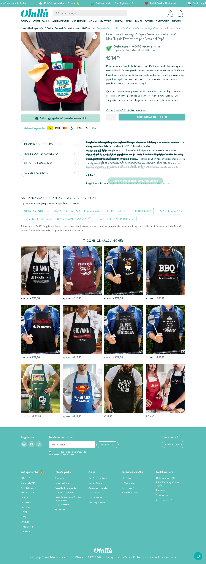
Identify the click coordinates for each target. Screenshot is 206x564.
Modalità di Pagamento (65, 487)
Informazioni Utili (132, 472)
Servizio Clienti (95, 483)
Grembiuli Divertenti (86, 28)
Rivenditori (161, 490)
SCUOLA (26, 21)
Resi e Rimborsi (62, 483)
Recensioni (60, 509)
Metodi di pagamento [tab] (38, 163)
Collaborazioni (164, 472)
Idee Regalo (33, 28)
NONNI (93, 21)
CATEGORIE (162, 21)
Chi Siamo (127, 478)
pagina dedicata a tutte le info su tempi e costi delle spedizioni (140, 183)
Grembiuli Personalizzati (65, 28)
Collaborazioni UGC (165, 478)
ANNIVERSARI (60, 21)
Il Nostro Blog (128, 483)
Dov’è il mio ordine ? (98, 478)
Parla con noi (173, 444)
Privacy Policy (123, 557)
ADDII (129, 21)
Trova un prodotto (97, 502)
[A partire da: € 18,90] (40, 270)
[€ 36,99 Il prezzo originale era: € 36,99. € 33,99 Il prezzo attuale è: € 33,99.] (40, 388)
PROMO (176, 21)
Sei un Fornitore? (164, 499)
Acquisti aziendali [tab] (36, 172)
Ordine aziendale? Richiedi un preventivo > (126, 110)
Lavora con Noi (129, 487)
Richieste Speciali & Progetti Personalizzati (68, 498)
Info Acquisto (63, 472)
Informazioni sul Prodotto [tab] (42, 144)
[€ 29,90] (165, 388)
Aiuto (92, 472)
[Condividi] (94, 36)
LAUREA (118, 21)
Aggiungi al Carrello (152, 117)
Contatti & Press (130, 492)
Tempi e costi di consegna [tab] (41, 153)
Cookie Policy (139, 557)
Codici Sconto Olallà (64, 492)
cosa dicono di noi (58, 226)
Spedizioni (59, 478)
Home (23, 28)
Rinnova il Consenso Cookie (162, 557)
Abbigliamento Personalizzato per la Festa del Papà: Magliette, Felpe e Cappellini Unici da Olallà (87, 211)
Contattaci (94, 492)
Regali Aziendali (62, 504)
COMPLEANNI (41, 21)
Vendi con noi (162, 494)
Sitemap (109, 557)
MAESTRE (105, 21)
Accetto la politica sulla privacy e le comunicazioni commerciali (67, 453)
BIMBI (138, 21)
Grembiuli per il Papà (37, 219)
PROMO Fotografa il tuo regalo (167, 483)
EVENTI (149, 21)
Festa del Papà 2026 (169, 211)
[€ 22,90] (123, 388)
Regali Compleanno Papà (73, 219)
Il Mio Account (95, 497)
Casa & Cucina (46, 28)
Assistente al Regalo (98, 487)
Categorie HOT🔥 (32, 472)
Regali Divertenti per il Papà (115, 219)
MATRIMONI (78, 21)
